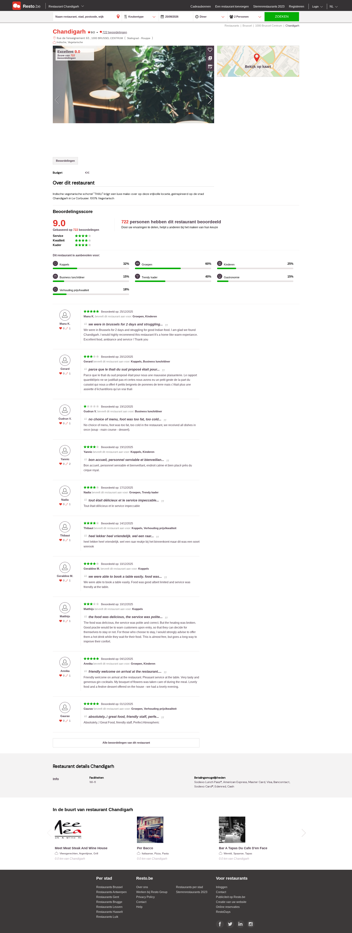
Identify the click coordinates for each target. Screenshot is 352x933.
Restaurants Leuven (109, 906)
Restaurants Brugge (109, 901)
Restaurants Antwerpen (111, 892)
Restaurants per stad (189, 887)
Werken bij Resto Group (151, 892)
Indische (61, 42)
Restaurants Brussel (109, 887)
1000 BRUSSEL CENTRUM (107, 38)
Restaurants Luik (107, 916)
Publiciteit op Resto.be (230, 897)
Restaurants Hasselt (109, 911)
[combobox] (318, 6)
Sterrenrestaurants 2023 (191, 892)
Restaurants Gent (107, 897)
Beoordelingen (65, 160)
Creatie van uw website (231, 901)
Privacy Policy (145, 897)
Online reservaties (228, 906)
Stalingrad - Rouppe (138, 38)
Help (139, 906)
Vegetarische (75, 42)
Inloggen (221, 887)
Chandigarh (69, 31)
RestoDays (223, 911)
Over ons (142, 887)
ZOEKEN (282, 16)
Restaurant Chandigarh (64, 6)
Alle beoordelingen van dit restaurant (126, 742)
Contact (141, 901)
